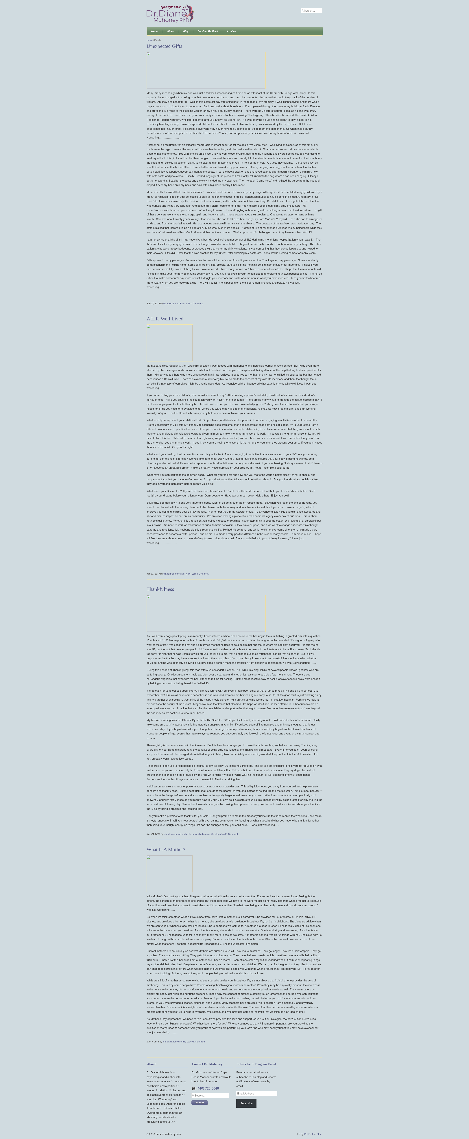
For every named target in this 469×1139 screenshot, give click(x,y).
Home (154, 31)
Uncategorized (218, 833)
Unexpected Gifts (164, 46)
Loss (194, 573)
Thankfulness (160, 589)
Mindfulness (204, 833)
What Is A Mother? (166, 849)
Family (183, 303)
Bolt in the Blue (313, 1134)
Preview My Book (208, 31)
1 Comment (197, 303)
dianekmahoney (171, 303)
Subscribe (246, 1103)
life (189, 303)
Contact (231, 31)
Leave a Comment (196, 1041)
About (170, 31)
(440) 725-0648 (207, 1088)
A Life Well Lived (165, 319)
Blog (186, 31)
